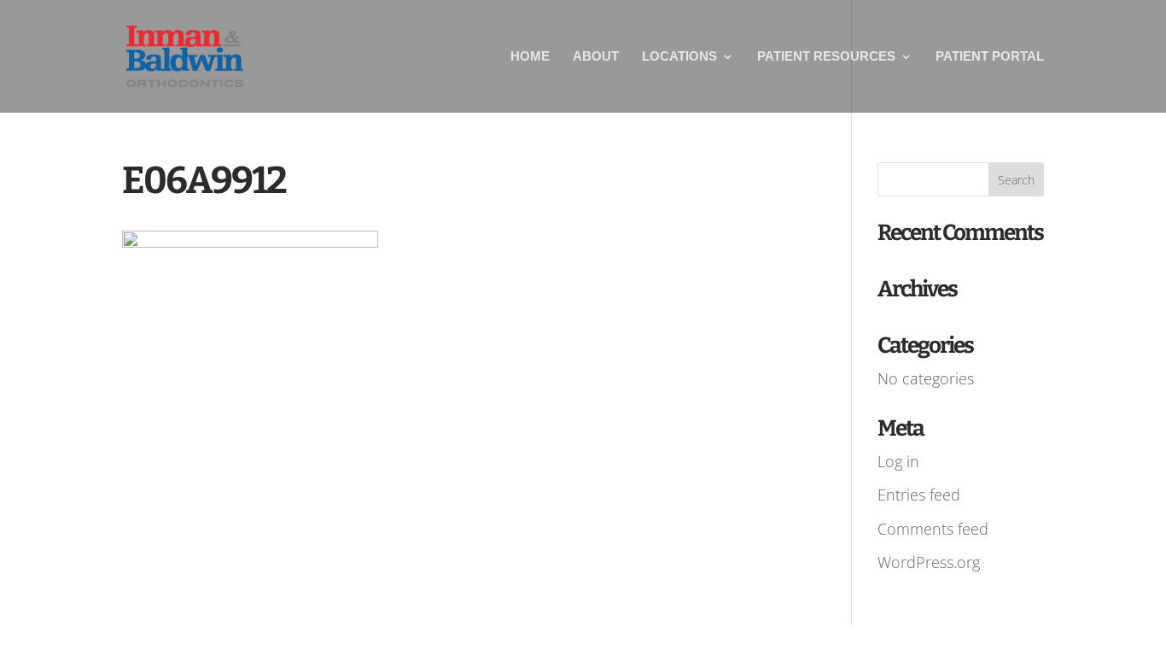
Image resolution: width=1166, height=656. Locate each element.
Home (530, 56)
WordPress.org (928, 562)
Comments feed (932, 528)
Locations (679, 56)
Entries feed (918, 494)
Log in (898, 461)
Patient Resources (826, 56)
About (596, 56)
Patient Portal (990, 56)
